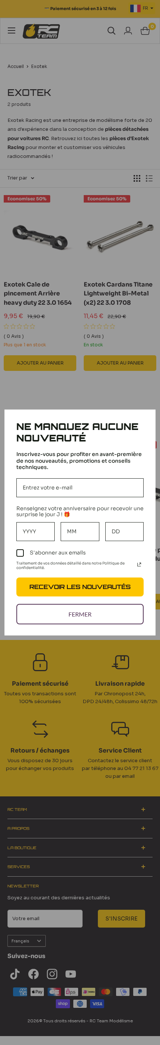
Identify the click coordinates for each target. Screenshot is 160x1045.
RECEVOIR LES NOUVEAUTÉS (80, 587)
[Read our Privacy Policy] (139, 564)
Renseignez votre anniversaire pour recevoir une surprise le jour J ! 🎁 (80, 511)
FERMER (80, 614)
